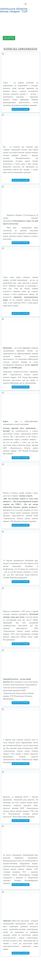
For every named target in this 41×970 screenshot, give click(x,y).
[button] (9, 38)
